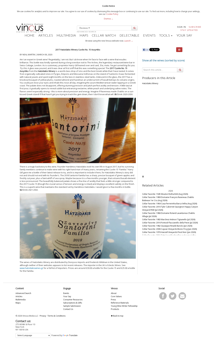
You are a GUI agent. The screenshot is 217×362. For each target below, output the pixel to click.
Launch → (128, 40)
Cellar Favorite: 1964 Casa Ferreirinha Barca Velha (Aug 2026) (169, 203)
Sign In (181, 27)
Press (113, 299)
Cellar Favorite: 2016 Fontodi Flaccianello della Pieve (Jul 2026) (170, 222)
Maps (84, 35)
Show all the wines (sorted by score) (163, 60)
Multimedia (66, 35)
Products (115, 309)
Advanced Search (86, 32)
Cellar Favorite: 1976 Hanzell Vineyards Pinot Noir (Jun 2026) (169, 232)
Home (30, 35)
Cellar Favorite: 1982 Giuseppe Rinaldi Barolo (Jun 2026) (167, 225)
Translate (73, 335)
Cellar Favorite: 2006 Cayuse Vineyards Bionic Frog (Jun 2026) (169, 229)
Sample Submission (72, 306)
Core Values (116, 296)
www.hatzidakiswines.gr (31, 268)
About (113, 293)
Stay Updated (189, 30)
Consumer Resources (72, 299)
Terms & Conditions (56, 315)
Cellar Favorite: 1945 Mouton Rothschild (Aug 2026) (165, 194)
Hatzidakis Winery (150, 83)
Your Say (184, 35)
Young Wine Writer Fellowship (124, 306)
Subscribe (195, 27)
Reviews (83, 28)
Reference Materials (120, 302)
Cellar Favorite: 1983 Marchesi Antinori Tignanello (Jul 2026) (168, 219)
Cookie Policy (112, 14)
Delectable (129, 35)
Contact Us (68, 309)
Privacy (43, 315)
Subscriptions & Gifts (72, 302)
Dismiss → (108, 18)
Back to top (118, 315)
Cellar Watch (104, 35)
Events (149, 35)
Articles (45, 35)
